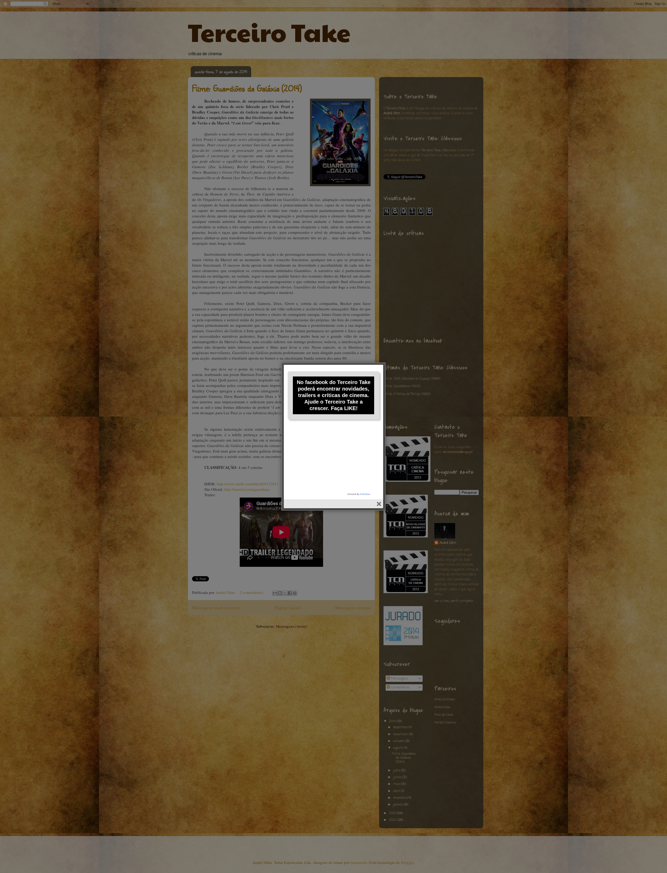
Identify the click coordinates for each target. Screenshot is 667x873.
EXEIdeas (365, 494)
